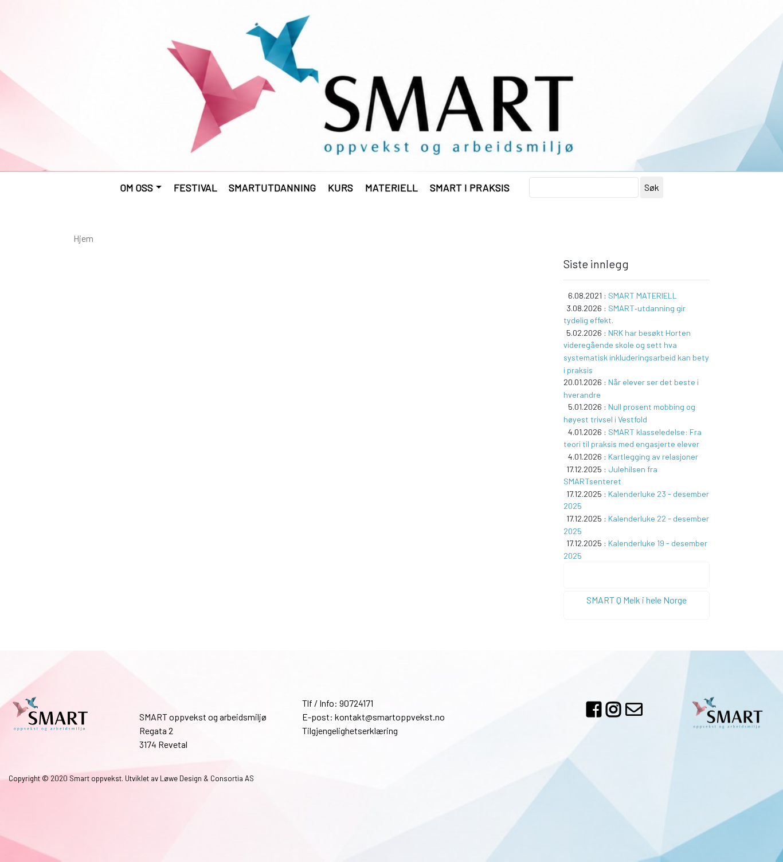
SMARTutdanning (272, 187)
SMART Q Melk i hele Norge (636, 599)
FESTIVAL (195, 187)
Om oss (136, 187)
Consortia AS (232, 778)
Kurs (340, 187)
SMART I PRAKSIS (470, 187)
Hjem (83, 238)
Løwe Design (181, 778)
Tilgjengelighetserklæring (350, 730)
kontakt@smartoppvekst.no (390, 716)
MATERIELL (391, 187)
